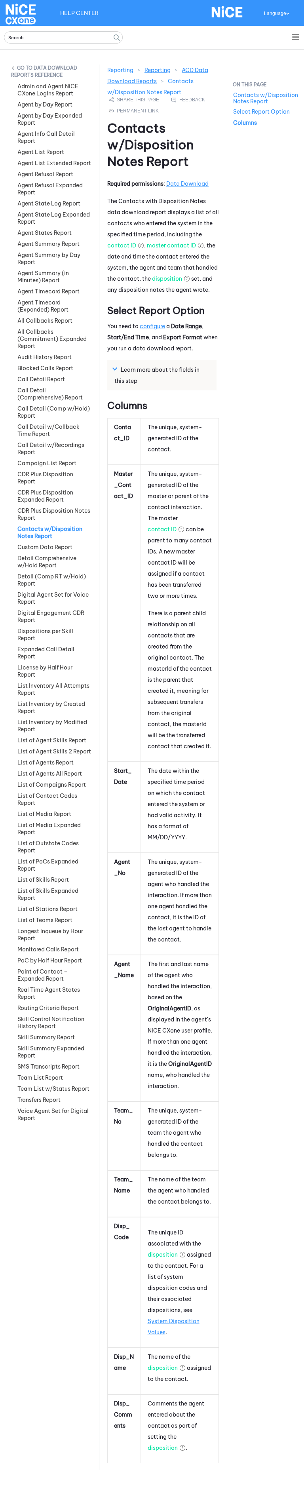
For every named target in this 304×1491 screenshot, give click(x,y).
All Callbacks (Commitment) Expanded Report (52, 339)
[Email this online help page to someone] (134, 99)
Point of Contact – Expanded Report (42, 975)
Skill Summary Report (46, 1037)
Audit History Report (44, 357)
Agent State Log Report (48, 203)
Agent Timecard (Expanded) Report (42, 306)
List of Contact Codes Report (47, 799)
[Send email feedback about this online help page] (197, 99)
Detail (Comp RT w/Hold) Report (51, 580)
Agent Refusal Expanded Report (50, 189)
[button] (117, 37)
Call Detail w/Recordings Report (50, 448)
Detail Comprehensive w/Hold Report (46, 562)
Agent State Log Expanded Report (53, 218)
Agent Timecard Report (48, 291)
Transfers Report (39, 1099)
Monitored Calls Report (48, 949)
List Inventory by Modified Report (52, 726)
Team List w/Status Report (53, 1088)
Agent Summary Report (48, 243)
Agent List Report (40, 152)
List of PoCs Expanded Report (47, 865)
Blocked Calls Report (45, 368)
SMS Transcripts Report (48, 1066)
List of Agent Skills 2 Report (54, 751)
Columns (245, 122)
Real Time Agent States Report (48, 993)
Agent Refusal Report (45, 174)
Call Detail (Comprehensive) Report (50, 394)
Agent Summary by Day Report (48, 258)
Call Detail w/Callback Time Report (48, 430)
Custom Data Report (44, 547)
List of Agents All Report (49, 773)
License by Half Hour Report (44, 671)
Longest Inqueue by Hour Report (50, 935)
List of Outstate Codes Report (48, 847)
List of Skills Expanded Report (47, 894)
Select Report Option (261, 111)
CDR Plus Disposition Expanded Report (45, 496)
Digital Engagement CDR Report (50, 616)
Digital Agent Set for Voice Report (53, 598)
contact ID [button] (121, 245)
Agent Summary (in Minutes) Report (43, 277)
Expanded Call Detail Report (45, 653)
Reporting (157, 70)
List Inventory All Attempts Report (53, 689)
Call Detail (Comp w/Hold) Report (53, 412)
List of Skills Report (43, 879)
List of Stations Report (47, 909)
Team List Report (40, 1077)
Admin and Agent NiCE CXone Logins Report (47, 90)
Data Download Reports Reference (44, 71)
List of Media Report (44, 814)
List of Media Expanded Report (49, 829)
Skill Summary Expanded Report (50, 1052)
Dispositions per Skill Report (45, 635)
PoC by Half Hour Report (49, 960)
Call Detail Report (41, 379)
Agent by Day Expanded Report (49, 119)
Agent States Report (44, 232)
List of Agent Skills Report (51, 740)
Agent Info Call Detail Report (46, 137)
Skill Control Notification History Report (50, 1023)
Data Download (187, 183)
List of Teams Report (44, 920)
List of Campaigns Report (51, 784)
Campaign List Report (46, 463)
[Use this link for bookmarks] (134, 110)
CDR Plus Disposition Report (45, 478)
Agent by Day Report (44, 104)
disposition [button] (167, 278)
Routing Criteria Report (48, 1008)
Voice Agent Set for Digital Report (53, 1114)
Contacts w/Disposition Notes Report (49, 532)
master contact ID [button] (171, 245)
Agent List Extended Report (54, 163)
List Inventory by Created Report (51, 707)
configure (152, 326)
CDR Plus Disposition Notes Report (53, 514)
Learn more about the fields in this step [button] (157, 375)
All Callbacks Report (44, 320)
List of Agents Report (45, 762)
